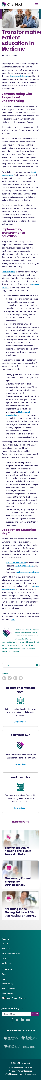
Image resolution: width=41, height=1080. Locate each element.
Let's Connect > (21, 722)
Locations (6, 958)
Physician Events (9, 988)
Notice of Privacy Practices (20, 1071)
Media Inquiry (7, 984)
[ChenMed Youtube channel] (28, 1020)
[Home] (12, 4)
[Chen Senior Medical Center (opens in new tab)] (29, 1038)
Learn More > (20, 808)
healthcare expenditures (27, 572)
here (13, 619)
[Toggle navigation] (36, 4)
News (4, 979)
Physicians (6, 948)
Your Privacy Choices (16, 998)
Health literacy (8, 272)
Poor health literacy (19, 76)
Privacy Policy (7, 993)
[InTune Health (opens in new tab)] (29, 1046)
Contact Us (7, 969)
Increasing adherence (16, 563)
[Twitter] (10, 678)
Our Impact (6, 963)
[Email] (21, 678)
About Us (6, 939)
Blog (4, 974)
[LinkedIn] (15, 678)
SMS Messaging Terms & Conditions (20, 1074)
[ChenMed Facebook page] (12, 1020)
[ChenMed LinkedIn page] (22, 1020)
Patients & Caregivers (11, 953)
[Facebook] (4, 678)
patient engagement (24, 566)
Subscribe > (20, 764)
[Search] (37, 665)
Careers (5, 944)
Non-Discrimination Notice (20, 1067)
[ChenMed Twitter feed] (17, 1020)
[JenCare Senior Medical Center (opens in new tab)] (11, 1046)
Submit (35, 1013)
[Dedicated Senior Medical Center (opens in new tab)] (11, 1038)
